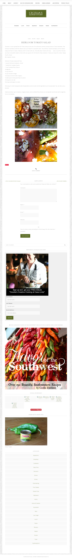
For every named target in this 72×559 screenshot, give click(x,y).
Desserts (36, 471)
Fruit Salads (36, 487)
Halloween (36, 495)
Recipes (33, 38)
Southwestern (36, 543)
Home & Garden (36, 503)
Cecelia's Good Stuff (36, 13)
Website (22, 219)
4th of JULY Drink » (62, 181)
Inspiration (36, 507)
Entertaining (36, 483)
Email (22, 212)
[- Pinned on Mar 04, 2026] (8, 396)
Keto (36, 511)
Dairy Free (36, 467)
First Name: (9, 296)
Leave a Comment (36, 170)
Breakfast (36, 459)
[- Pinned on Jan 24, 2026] (8, 403)
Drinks (36, 479)
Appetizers (36, 455)
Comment (22, 188)
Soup (36, 539)
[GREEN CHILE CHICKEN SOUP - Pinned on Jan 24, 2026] (52, 398)
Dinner (36, 475)
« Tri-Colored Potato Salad (12, 181)
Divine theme (36, 556)
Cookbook (35, 463)
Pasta (36, 523)
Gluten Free (36, 491)
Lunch (29, 38)
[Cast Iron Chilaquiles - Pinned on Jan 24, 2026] (40, 397)
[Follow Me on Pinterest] (36, 409)
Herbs (36, 499)
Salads (38, 38)
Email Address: (10, 310)
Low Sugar (36, 515)
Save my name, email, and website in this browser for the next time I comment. (37, 230)
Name (22, 204)
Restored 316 (45, 556)
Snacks (42, 38)
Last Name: (9, 303)
